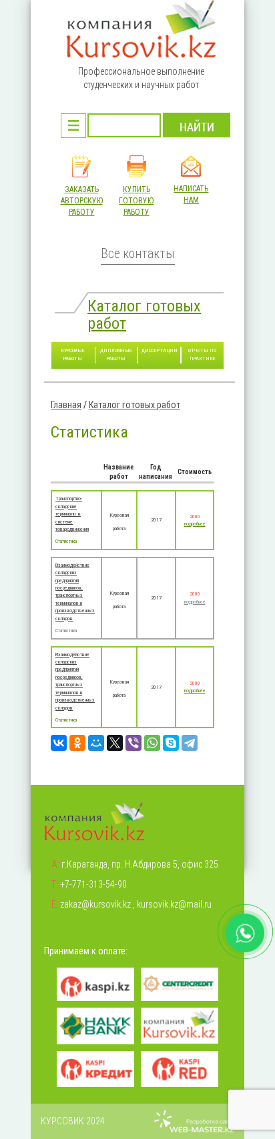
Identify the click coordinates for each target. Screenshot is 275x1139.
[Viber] (133, 743)
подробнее (195, 524)
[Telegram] (190, 743)
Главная (66, 404)
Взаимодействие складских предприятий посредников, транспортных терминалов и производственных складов (75, 592)
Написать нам (191, 194)
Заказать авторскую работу (82, 201)
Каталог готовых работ (144, 315)
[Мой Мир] (96, 743)
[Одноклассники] (77, 743)
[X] (115, 743)
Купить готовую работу (136, 201)
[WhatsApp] (152, 743)
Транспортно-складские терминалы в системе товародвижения (72, 513)
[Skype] (171, 743)
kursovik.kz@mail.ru (174, 904)
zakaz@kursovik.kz (95, 904)
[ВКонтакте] (59, 743)
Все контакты (138, 253)
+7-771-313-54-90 (93, 884)
